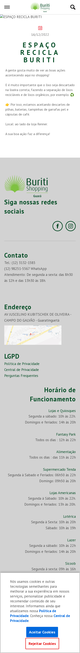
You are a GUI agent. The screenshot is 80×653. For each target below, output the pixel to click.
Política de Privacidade (21, 363)
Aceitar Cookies (42, 632)
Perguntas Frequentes (21, 375)
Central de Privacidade (21, 369)
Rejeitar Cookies (42, 643)
